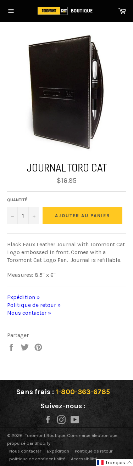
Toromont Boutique (45, 435)
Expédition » (23, 297)
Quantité (17, 199)
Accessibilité (84, 458)
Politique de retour (93, 451)
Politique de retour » (34, 305)
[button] (114, 462)
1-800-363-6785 (83, 392)
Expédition (58, 451)
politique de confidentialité (37, 458)
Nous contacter (25, 451)
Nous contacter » (29, 312)
